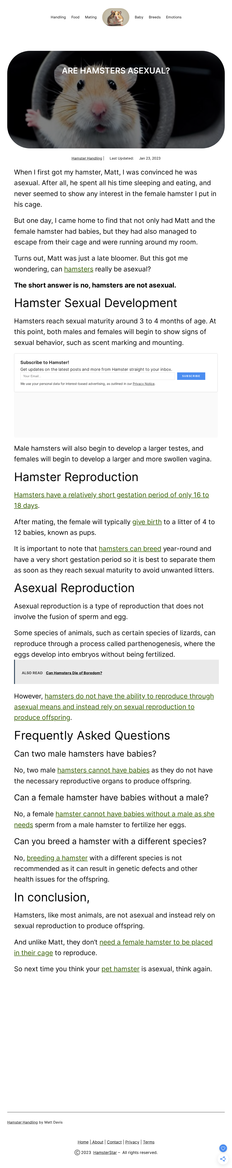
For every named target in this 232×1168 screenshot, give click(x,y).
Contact (114, 1142)
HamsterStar (105, 1152)
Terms (149, 1142)
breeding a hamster (57, 858)
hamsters (78, 269)
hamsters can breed (130, 548)
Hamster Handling (87, 158)
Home (83, 1142)
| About (96, 1142)
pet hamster (121, 969)
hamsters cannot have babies (103, 770)
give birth (147, 522)
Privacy (132, 1142)
